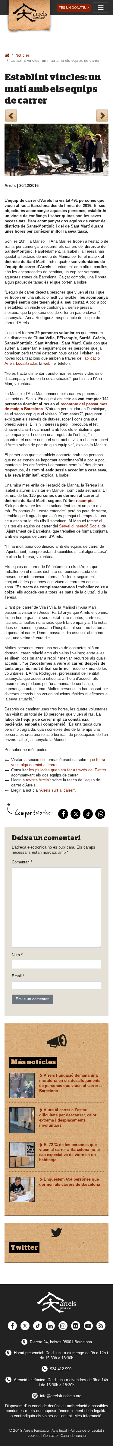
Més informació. (88, 1416)
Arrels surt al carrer (57, 790)
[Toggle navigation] (100, 7)
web (46, 363)
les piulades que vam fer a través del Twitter (67, 770)
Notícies (22, 55)
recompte (84, 500)
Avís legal (59, 1431)
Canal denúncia (73, 1436)
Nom (17, 954)
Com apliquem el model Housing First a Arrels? (102, 116)
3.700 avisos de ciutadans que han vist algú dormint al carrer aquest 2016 (11, 116)
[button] (74, 8)
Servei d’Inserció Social (79, 526)
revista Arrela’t (38, 780)
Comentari (22, 862)
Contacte (50, 1436)
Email (18, 976)
